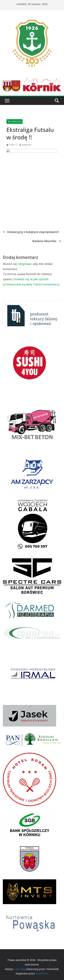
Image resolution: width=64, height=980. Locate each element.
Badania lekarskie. (44, 241)
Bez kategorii (14, 121)
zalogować (24, 264)
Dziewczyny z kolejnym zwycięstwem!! (33, 232)
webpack (26, 144)
